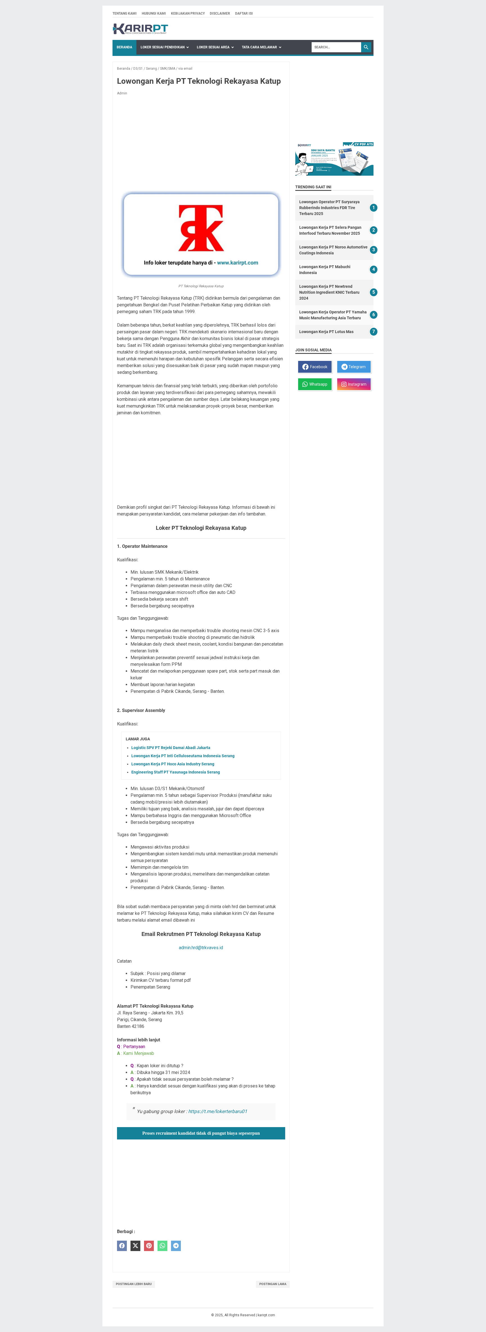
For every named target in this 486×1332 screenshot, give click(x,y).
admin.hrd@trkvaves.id (201, 947)
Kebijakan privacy (188, 13)
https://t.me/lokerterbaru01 (217, 1111)
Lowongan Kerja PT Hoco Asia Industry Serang (172, 764)
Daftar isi (244, 13)
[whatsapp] (162, 1246)
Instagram (356, 384)
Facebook (318, 367)
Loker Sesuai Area (213, 47)
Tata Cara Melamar (259, 47)
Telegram (357, 367)
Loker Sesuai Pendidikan (162, 47)
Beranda (124, 47)
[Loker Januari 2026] (140, 28)
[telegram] (176, 1246)
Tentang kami (124, 13)
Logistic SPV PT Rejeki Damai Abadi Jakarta (170, 747)
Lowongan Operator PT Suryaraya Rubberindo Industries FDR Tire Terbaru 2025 (329, 208)
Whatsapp (317, 384)
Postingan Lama (272, 1284)
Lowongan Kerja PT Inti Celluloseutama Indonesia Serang (183, 756)
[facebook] (122, 1246)
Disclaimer (220, 13)
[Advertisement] (201, 141)
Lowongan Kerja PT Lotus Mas (326, 331)
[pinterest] (149, 1246)
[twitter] (135, 1246)
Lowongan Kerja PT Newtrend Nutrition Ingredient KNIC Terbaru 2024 (329, 292)
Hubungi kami (154, 13)
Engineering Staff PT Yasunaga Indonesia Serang (175, 772)
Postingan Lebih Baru (134, 1284)
